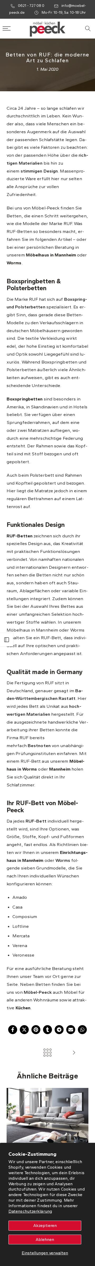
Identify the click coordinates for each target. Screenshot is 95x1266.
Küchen (23, 1007)
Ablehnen (45, 1239)
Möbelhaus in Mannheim (51, 254)
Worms (14, 262)
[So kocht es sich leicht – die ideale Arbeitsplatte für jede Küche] (74, 1053)
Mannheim (60, 769)
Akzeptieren (45, 1225)
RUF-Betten (19, 535)
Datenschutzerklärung (30, 1211)
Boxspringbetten (25, 399)
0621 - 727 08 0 (31, 5)
